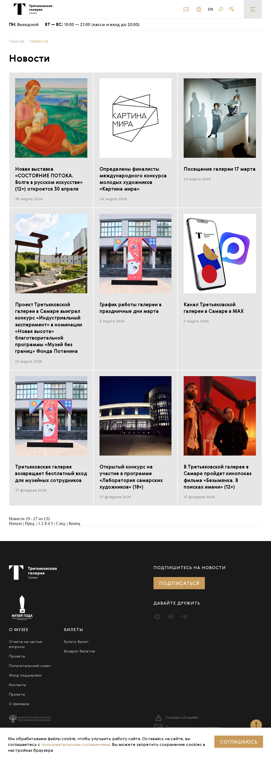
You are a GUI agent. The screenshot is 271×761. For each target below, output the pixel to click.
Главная (16, 41)
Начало (15, 523)
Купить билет (76, 641)
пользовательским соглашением (75, 744)
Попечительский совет (30, 665)
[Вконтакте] (171, 616)
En (210, 9)
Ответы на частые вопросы (25, 644)
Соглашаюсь (239, 742)
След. (61, 523)
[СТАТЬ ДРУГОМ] (200, 9)
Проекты (17, 656)
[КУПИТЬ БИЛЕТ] (187, 9)
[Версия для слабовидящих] (231, 9)
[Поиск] (221, 9)
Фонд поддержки (25, 675)
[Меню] (253, 9)
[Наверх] (256, 725)
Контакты (17, 684)
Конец (74, 523)
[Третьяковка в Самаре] (33, 9)
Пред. (30, 523)
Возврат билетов (79, 651)
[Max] (157, 616)
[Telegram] (184, 616)
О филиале (19, 703)
